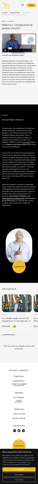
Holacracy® (26, 142)
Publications (15, 12)
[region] (19, 466)
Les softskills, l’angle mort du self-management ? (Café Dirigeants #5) (16, 320)
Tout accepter (19, 469)
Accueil (5, 12)
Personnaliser (19, 474)
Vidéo (4, 21)
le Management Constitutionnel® (13, 198)
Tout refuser (19, 480)
